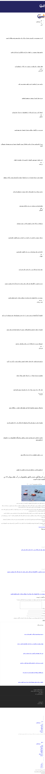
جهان (41, 254)
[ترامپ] (37, 545)
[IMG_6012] (35, 189)
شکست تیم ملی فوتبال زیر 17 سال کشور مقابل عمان (29, 375)
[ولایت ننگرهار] (35, 341)
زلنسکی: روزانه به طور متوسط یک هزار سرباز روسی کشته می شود (30, 682)
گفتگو (41, 208)
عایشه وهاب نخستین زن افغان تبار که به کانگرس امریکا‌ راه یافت (27, 52)
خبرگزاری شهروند (37, 484)
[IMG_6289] (40, 641)
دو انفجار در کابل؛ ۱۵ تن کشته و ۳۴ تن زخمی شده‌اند (30, 223)
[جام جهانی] (35, 358)
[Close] (44, 771)
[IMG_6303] (40, 670)
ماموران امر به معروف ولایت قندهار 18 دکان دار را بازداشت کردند (25, 422)
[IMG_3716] (35, 95)
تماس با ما (41, 692)
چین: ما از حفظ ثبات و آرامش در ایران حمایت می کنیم (33, 653)
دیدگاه (43, 608)
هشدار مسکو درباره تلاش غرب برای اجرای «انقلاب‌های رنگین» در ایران (30, 643)
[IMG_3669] (35, 109)
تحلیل (42, 726)
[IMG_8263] (35, 295)
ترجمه (41, 162)
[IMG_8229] (35, 451)
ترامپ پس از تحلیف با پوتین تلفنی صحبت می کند (31, 84)
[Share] (42, 771)
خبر (42, 745)
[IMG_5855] (35, 312)
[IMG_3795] (35, 203)
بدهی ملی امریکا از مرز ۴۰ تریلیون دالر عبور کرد (31, 269)
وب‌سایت (43, 615)
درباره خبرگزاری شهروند (38, 689)
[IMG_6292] (40, 651)
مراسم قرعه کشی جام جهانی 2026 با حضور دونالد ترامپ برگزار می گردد (25, 361)
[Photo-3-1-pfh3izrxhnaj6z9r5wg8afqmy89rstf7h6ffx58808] (35, 235)
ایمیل (43, 613)
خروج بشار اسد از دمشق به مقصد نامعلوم (32, 98)
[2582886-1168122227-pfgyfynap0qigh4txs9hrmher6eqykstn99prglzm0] (35, 249)
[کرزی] (35, 35)
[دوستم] (35, 404)
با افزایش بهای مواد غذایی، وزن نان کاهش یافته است (29, 251)
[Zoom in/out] (36, 771)
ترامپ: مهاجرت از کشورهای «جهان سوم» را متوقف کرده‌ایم (28, 191)
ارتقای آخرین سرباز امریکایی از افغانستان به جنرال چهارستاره (27, 112)
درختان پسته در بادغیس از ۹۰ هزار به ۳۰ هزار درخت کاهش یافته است (25, 237)
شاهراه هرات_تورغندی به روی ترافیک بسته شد (31, 206)
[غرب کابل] (35, 63)
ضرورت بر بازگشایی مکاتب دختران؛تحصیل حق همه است (29, 130)
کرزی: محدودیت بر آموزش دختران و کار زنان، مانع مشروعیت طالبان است (24, 38)
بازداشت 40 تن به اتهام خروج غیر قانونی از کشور (29, 469)
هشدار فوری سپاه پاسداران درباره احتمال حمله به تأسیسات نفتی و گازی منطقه (23, 177)
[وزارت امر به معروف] (35, 419)
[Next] (42, 773)
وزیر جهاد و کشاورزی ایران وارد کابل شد (32, 455)
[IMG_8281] (35, 49)
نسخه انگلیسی (38, 21)
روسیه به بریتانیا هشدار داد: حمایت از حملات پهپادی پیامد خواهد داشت (25, 297)
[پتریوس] (37, 567)
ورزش (41, 346)
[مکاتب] (35, 127)
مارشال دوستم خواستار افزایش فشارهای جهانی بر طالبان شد (26, 407)
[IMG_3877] (35, 141)
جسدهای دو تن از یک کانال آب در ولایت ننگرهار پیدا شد (29, 343)
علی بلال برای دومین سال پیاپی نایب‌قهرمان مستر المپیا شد (28, 389)
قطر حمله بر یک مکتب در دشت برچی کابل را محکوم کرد (29, 66)
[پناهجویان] (35, 157)
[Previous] (44, 773)
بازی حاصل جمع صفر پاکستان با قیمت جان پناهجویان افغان (28, 160)
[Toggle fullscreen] (39, 771)
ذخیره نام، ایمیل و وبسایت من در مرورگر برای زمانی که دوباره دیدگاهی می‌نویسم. (29, 618)
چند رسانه (40, 300)
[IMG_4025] (35, 81)
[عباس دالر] (35, 434)
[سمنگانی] (35, 466)
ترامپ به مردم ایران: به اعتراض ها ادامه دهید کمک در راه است (31, 663)
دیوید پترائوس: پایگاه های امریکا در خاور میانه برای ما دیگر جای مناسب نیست (24, 283)
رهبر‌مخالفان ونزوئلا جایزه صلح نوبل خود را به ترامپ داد (33, 672)
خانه (41, 20)
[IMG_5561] (35, 387)
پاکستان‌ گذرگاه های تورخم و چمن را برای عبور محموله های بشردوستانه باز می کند (22, 315)
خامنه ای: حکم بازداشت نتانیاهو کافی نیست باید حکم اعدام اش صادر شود (25, 329)
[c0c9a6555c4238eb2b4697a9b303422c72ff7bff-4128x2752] (40, 679)
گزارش (41, 725)
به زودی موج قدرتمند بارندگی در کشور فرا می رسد (33, 634)
